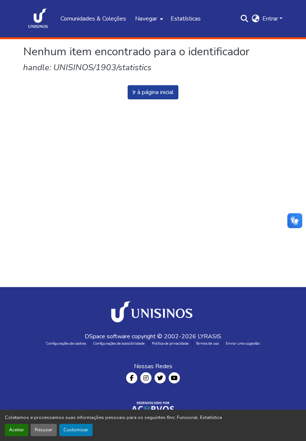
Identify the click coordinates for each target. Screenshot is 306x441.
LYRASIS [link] (209, 336)
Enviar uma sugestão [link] (243, 343)
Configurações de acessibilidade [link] (119, 343)
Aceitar (16, 429)
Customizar (75, 429)
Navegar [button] (146, 19)
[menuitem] (148, 18)
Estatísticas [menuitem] (186, 19)
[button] (38, 19)
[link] (153, 309)
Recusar (44, 429)
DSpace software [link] (107, 336)
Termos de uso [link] (207, 343)
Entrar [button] (271, 19)
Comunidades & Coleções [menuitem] (93, 19)
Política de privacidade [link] (170, 343)
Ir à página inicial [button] (153, 92)
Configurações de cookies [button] (66, 343)
